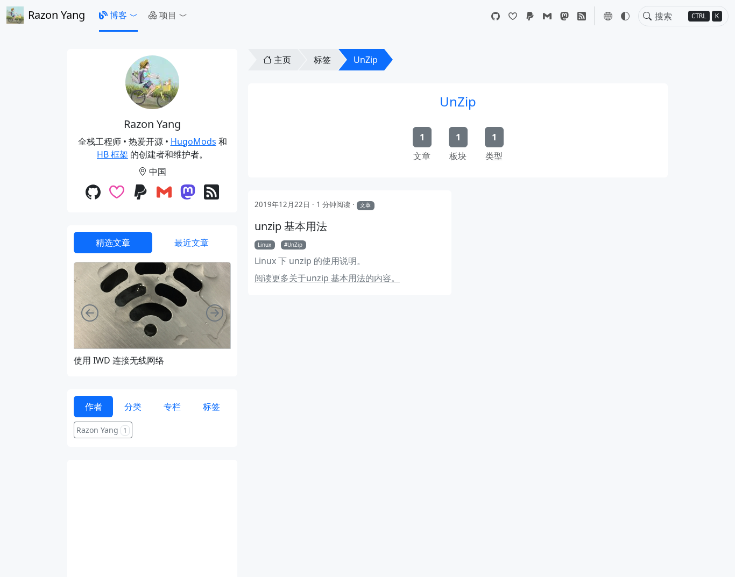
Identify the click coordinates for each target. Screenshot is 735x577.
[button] (118, 15)
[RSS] (581, 15)
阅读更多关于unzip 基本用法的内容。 (327, 278)
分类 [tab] (133, 406)
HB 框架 (112, 154)
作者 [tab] (93, 406)
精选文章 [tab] (113, 242)
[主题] (625, 16)
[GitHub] (495, 15)
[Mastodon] (564, 15)
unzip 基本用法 (291, 226)
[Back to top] (717, 559)
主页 (282, 60)
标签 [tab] (211, 406)
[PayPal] (530, 15)
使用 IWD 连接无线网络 (119, 360)
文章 (365, 205)
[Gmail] (547, 15)
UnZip (366, 60)
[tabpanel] (152, 314)
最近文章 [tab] (191, 242)
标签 (322, 60)
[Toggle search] (647, 16)
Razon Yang (56, 15)
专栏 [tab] (172, 406)
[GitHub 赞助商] (512, 15)
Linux (264, 244)
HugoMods (193, 141)
